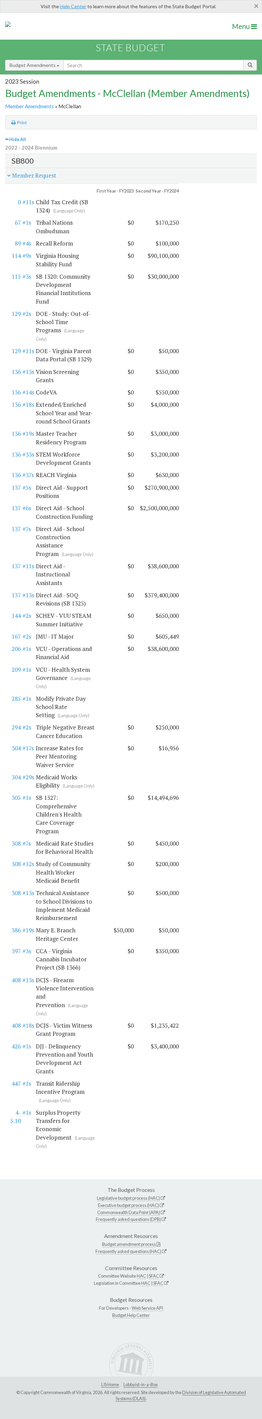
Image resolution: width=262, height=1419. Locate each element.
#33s (28, 454)
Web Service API (147, 1308)
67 (18, 222)
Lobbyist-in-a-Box (140, 1384)
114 (16, 256)
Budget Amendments (33, 65)
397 (16, 951)
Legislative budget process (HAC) (128, 1198)
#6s (27, 508)
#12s (28, 864)
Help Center (73, 6)
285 (16, 698)
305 (16, 798)
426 (16, 1046)
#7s (27, 529)
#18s (28, 404)
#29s (28, 777)
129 (16, 314)
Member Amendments (29, 106)
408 (16, 980)
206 (16, 649)
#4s (27, 243)
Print (21, 122)
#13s (28, 372)
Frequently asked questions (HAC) (128, 1251)
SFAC (154, 1276)
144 (16, 616)
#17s (28, 748)
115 (16, 276)
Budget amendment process (129, 1244)
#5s (27, 487)
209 (16, 669)
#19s (28, 433)
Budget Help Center (131, 1315)
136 (16, 372)
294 (16, 727)
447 (16, 1083)
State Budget (130, 47)
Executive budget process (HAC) (128, 1205)
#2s (27, 314)
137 (16, 487)
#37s (28, 475)
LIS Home (110, 1384)
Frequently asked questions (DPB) (128, 1219)
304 (16, 748)
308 (16, 843)
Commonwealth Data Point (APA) (128, 1212)
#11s (28, 202)
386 (16, 930)
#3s (27, 276)
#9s (27, 256)
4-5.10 (15, 1117)
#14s (28, 392)
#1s (27, 222)
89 (18, 243)
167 (16, 636)
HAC (141, 1276)
